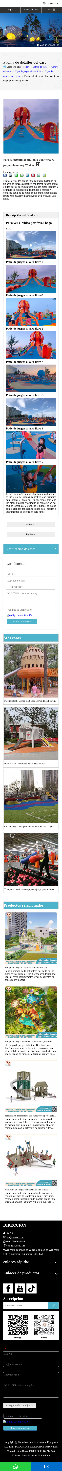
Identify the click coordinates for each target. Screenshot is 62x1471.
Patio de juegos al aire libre (36, 1455)
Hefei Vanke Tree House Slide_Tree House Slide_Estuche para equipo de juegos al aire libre (27, 764)
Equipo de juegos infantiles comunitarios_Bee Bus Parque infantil (28, 1042)
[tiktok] (31, 1288)
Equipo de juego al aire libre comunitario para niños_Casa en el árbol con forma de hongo (26, 968)
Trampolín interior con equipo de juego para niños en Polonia (29, 889)
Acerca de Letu (31, 9)
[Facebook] (8, 1288)
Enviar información (22, 621)
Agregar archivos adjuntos (19, 1405)
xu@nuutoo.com (15, 1237)
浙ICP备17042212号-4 (42, 1451)
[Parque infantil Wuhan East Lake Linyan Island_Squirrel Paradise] (31, 670)
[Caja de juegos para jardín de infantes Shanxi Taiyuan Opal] (31, 796)
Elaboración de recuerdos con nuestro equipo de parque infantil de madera (30, 1116)
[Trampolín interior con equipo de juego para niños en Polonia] (31, 859)
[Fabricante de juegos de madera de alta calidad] (31, 1159)
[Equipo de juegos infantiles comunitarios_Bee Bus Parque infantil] (31, 1011)
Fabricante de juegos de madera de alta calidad (26, 1189)
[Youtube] (20, 1288)
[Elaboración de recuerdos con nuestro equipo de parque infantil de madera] (31, 1085)
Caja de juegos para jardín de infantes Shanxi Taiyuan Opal (29, 827)
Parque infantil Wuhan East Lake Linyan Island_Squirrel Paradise (31, 701)
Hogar (10, 9)
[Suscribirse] (53, 1305)
